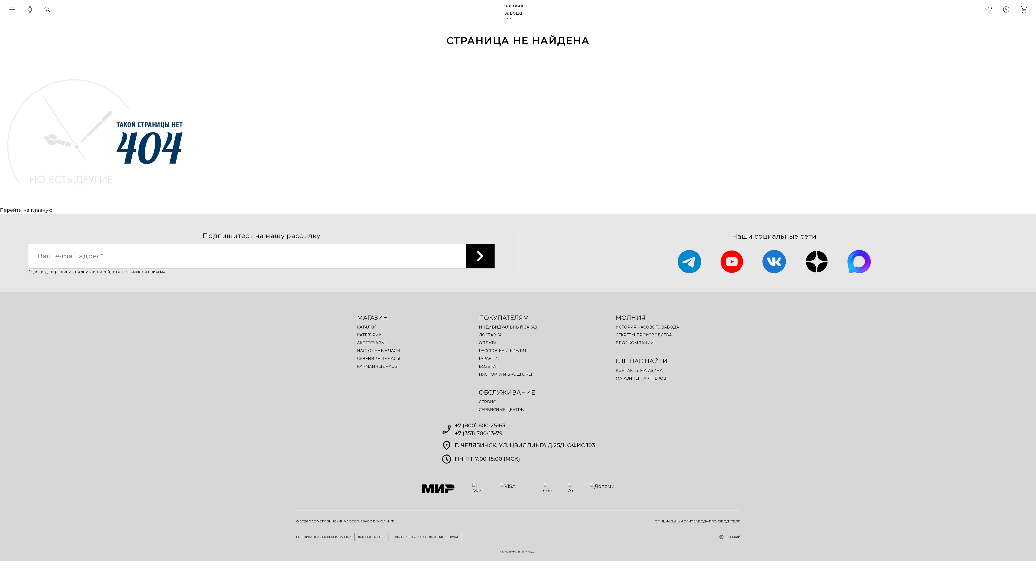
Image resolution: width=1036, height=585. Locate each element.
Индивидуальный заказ (508, 327)
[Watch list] (989, 9)
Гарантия (490, 358)
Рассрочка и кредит (503, 350)
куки (454, 537)
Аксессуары (371, 342)
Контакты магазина (639, 370)
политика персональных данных (324, 537)
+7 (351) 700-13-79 (479, 433)
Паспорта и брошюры (505, 374)
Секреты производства (644, 335)
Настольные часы (378, 350)
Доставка (490, 335)
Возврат (488, 366)
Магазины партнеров (641, 378)
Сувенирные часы (378, 358)
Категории (369, 335)
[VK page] (774, 262)
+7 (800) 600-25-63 (480, 425)
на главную (38, 210)
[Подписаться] (480, 256)
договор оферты (371, 537)
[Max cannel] (859, 262)
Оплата (487, 342)
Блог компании (635, 342)
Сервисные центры (502, 409)
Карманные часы (377, 366)
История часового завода (647, 327)
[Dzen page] (817, 262)
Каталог (366, 327)
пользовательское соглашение (417, 537)
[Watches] (30, 9)
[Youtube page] (732, 262)
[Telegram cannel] (689, 262)
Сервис (487, 401)
